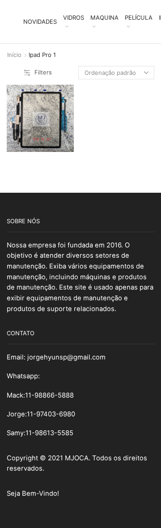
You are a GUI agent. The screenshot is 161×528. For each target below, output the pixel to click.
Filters (43, 72)
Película (139, 17)
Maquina (104, 17)
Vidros (73, 17)
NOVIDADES (40, 21)
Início (14, 54)
